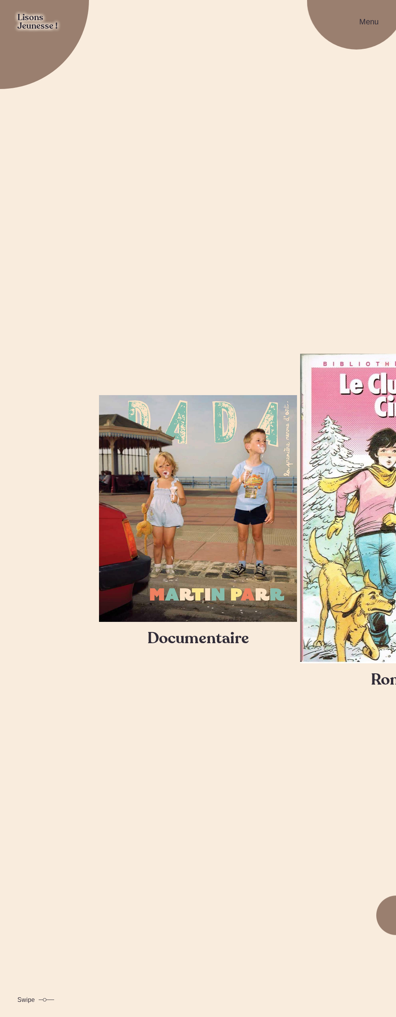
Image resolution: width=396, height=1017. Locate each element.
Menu (369, 21)
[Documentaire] (198, 508)
